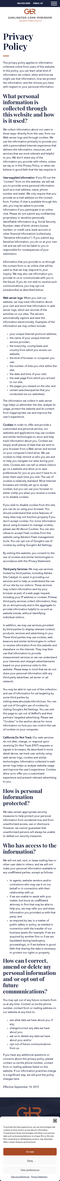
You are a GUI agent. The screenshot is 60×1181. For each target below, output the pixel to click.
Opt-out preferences (20, 1177)
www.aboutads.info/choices (29, 701)
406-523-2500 (23, 4)
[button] (55, 1120)
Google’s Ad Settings (39, 545)
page (11, 713)
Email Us (38, 4)
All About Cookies (27, 529)
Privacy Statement (39, 1177)
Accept (30, 1151)
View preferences (30, 1170)
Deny (30, 1160)
